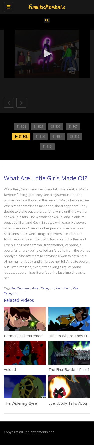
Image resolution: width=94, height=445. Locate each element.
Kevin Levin (63, 288)
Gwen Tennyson (43, 288)
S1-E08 (23, 136)
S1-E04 (21, 126)
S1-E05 (38, 126)
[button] (47, 53)
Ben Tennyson (21, 288)
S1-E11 (57, 136)
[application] (47, 54)
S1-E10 (40, 136)
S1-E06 (55, 126)
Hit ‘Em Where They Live (69, 335)
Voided (10, 369)
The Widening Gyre (20, 403)
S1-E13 (47, 146)
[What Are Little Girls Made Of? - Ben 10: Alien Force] (45, 6)
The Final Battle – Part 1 (69, 369)
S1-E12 (74, 136)
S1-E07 (73, 126)
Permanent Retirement (24, 335)
